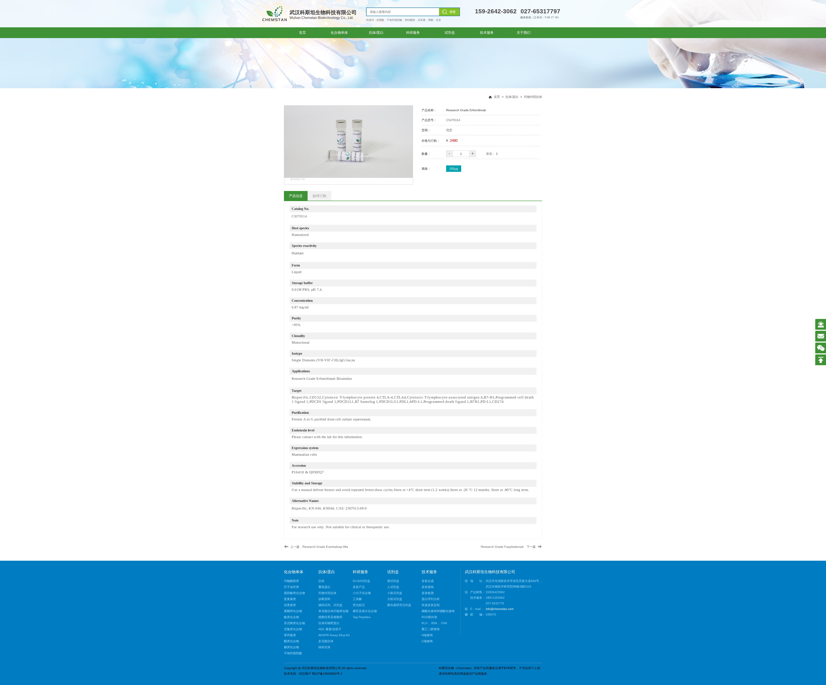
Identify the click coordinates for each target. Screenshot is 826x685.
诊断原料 (324, 599)
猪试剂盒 (393, 581)
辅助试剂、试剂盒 (330, 605)
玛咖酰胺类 (291, 581)
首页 (497, 97)
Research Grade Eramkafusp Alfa (325, 546)
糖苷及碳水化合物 (365, 611)
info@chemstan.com (500, 609)
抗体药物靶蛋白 (328, 623)
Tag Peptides (361, 617)
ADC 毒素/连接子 (329, 629)
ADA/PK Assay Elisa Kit (334, 635)
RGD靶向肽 (429, 617)
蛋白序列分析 (431, 599)
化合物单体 (293, 572)
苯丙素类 (290, 635)
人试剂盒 (393, 587)
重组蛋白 (324, 587)
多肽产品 (359, 587)
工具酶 (357, 599)
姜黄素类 (290, 599)
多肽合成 (428, 581)
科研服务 (360, 572)
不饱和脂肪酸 (293, 653)
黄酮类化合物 (293, 611)
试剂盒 (393, 572)
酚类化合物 (291, 617)
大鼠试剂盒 (394, 599)
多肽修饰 (428, 587)
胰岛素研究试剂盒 (399, 605)
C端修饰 (427, 641)
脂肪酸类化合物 (294, 593)
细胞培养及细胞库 (330, 617)
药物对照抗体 (533, 97)
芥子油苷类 (291, 587)
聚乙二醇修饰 (431, 629)
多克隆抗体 (325, 641)
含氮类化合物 (293, 629)
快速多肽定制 (431, 605)
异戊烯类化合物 (294, 623)
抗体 (321, 581)
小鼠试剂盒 (394, 593)
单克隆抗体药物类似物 (333, 611)
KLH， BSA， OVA (434, 623)
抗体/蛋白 (511, 97)
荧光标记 (359, 605)
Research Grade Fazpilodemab (502, 546)
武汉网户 (305, 673)
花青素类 (290, 605)
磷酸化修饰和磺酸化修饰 (438, 611)
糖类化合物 (291, 647)
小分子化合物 (362, 593)
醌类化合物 (291, 641)
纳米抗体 (324, 647)
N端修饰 (427, 635)
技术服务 (429, 572)
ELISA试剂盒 (361, 581)
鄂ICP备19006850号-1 (327, 673)
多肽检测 (428, 593)
